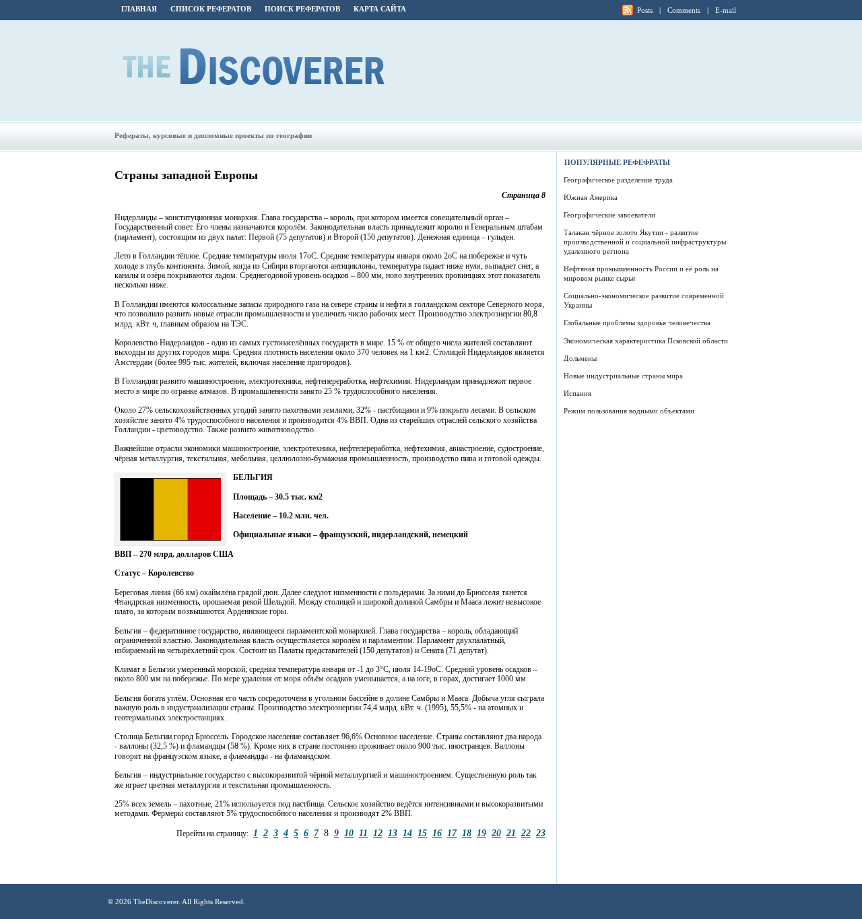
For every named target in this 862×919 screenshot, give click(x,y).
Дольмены (580, 358)
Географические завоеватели (609, 215)
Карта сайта (380, 9)
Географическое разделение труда (618, 180)
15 (422, 832)
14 (407, 832)
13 (392, 832)
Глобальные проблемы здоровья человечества (637, 322)
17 (452, 832)
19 (481, 832)
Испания (577, 393)
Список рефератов (210, 9)
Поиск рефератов (302, 9)
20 (496, 832)
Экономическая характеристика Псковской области (646, 341)
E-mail (725, 10)
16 (437, 832)
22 (526, 832)
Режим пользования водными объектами (629, 411)
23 (540, 832)
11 (363, 832)
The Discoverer (254, 66)
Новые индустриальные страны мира (623, 376)
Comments (683, 10)
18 (466, 832)
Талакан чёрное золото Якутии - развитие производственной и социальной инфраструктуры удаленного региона (645, 241)
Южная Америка (591, 197)
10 (349, 832)
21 (511, 832)
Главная (139, 9)
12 (378, 832)
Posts (645, 10)
